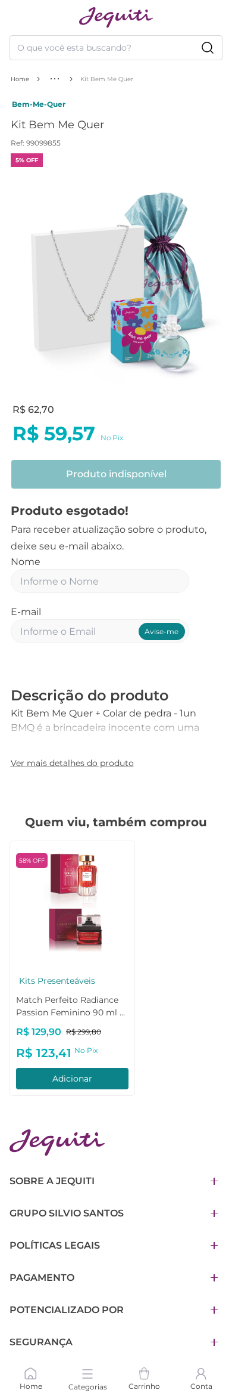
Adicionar (72, 1078)
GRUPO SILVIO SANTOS (67, 1213)
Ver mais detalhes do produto (72, 763)
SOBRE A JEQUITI (52, 1181)
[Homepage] (57, 1142)
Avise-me (161, 631)
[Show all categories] (55, 79)
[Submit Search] (207, 48)
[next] (209, 285)
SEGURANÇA (41, 1342)
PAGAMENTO (42, 1277)
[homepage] (116, 17)
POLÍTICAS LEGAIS (55, 1245)
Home (20, 79)
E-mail (26, 611)
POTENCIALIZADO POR (67, 1309)
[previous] (23, 285)
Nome (25, 561)
